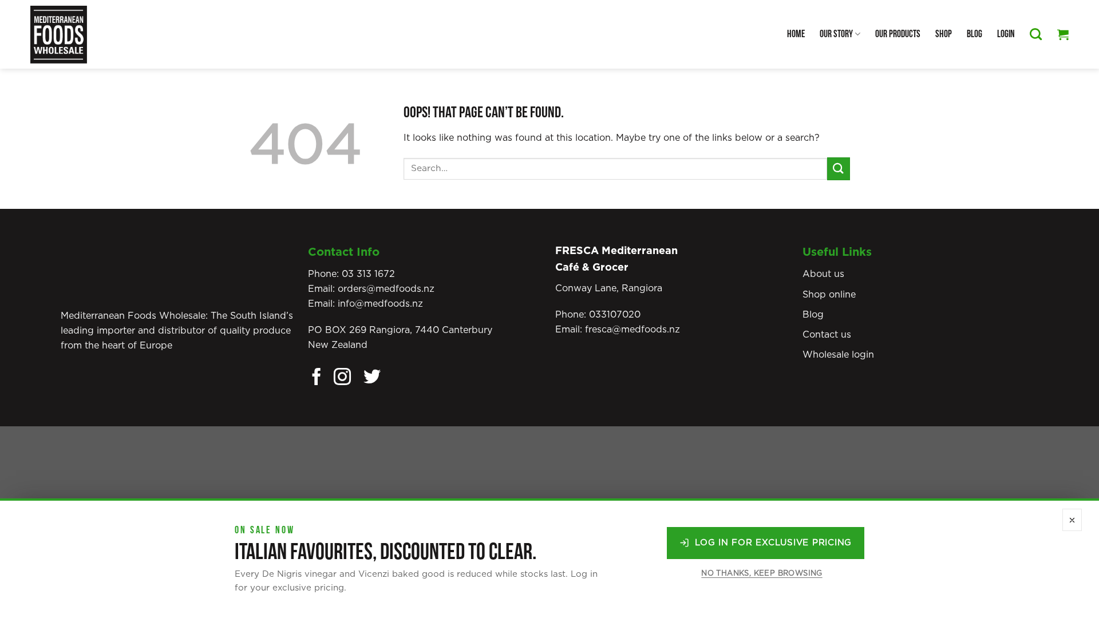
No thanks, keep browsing (761, 573)
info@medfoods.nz (380, 303)
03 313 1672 (368, 274)
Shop (943, 34)
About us (823, 274)
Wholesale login (838, 354)
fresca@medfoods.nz (632, 329)
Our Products (897, 34)
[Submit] (838, 168)
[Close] (1072, 520)
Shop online (829, 294)
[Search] (1036, 34)
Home (796, 34)
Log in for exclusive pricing (773, 542)
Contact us (826, 334)
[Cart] (1063, 34)
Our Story (836, 34)
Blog (974, 34)
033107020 (615, 314)
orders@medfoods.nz (386, 289)
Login (1006, 34)
